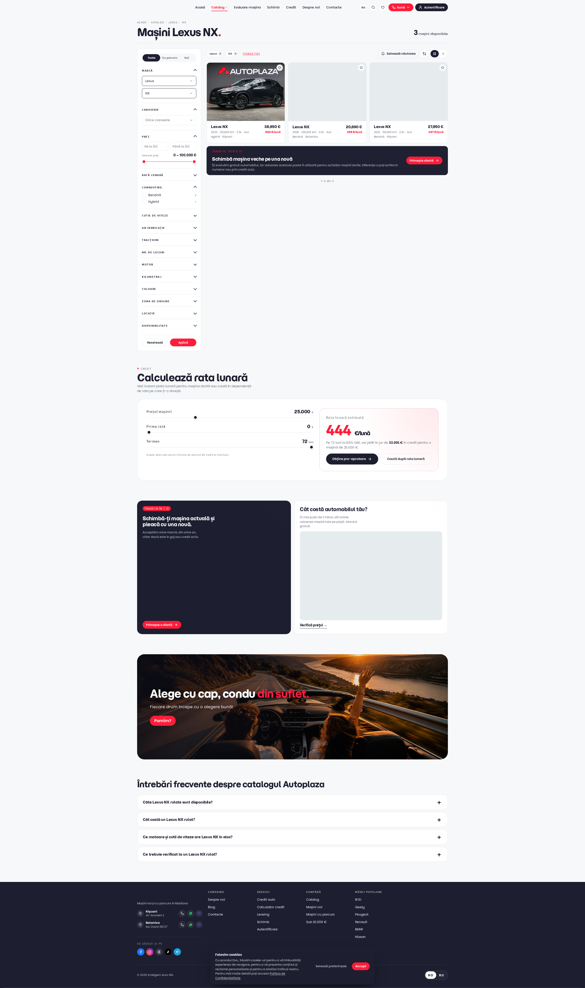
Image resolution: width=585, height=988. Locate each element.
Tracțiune (150, 240)
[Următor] (279, 92)
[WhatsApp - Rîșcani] (190, 913)
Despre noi (311, 7)
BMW (359, 929)
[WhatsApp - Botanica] (190, 924)
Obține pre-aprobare (349, 459)
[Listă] (443, 53)
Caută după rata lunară (406, 459)
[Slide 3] (246, 118)
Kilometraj (152, 276)
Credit (291, 7)
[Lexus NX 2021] (409, 92)
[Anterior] (212, 92)
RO (363, 7)
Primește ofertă (421, 160)
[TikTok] (168, 952)
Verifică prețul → (313, 625)
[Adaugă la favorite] (280, 67)
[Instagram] (150, 952)
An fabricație (153, 228)
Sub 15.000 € (316, 922)
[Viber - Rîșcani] (199, 913)
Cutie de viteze (155, 215)
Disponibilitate (155, 325)
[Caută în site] (373, 7)
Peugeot (361, 914)
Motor (147, 264)
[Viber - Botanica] (199, 924)
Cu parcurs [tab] (169, 58)
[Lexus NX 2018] (327, 92)
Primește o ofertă (159, 625)
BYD (358, 899)
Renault (361, 922)
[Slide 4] (249, 118)
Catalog (217, 7)
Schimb (273, 7)
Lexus (173, 22)
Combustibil (152, 187)
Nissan (360, 937)
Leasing (263, 914)
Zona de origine (156, 301)
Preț (146, 136)
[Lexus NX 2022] (246, 92)
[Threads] (159, 952)
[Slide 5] (252, 118)
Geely (360, 907)
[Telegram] (177, 952)
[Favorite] (383, 7)
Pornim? (162, 721)
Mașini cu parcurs (320, 914)
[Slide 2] (244, 118)
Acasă (200, 7)
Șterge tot (251, 53)
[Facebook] (140, 952)
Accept (360, 966)
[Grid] (435, 53)
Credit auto (266, 899)
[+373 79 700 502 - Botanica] (182, 924)
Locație (148, 313)
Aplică (183, 342)
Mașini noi (314, 907)
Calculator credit (270, 907)
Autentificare (434, 7)
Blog (211, 907)
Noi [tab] (186, 58)
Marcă (147, 70)
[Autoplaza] (157, 7)
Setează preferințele (331, 966)
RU (441, 975)
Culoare (149, 289)
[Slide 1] (240, 118)
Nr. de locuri (153, 252)
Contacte (334, 7)
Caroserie (150, 109)
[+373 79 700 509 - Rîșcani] (182, 913)
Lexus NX (219, 127)
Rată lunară (152, 175)
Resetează (155, 342)
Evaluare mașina (247, 7)
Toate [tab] (151, 58)
